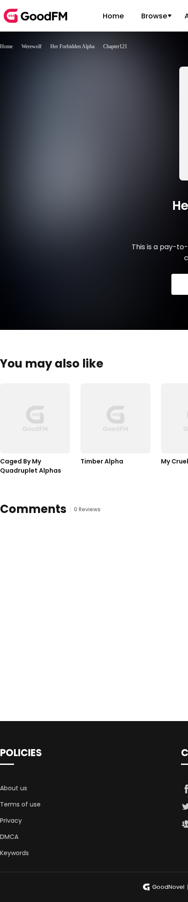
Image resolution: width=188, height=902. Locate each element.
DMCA (9, 836)
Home (113, 16)
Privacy (11, 820)
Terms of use (20, 804)
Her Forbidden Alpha (72, 46)
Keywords (14, 853)
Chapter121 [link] (115, 46)
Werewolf (31, 46)
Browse (154, 16)
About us (13, 788)
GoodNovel (168, 887)
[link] (6, 46)
